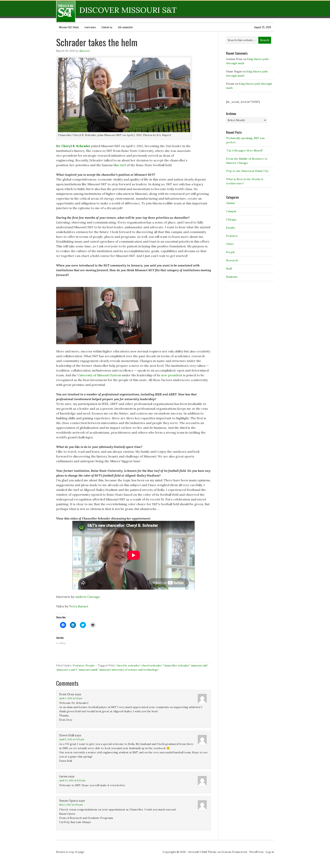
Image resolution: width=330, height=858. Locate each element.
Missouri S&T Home (69, 27)
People (90, 665)
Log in (270, 852)
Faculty (230, 227)
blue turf (119, 165)
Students (231, 276)
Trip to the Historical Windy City (247, 171)
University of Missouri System (99, 375)
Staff (229, 268)
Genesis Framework (234, 852)
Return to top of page (70, 852)
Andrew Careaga (87, 597)
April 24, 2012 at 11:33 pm (72, 780)
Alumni (230, 203)
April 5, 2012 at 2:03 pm (71, 739)
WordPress (256, 852)
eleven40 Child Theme (202, 852)
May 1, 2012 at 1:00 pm (71, 804)
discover (84, 51)
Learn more (90, 27)
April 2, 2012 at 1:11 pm (70, 698)
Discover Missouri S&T (81, 11)
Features (78, 665)
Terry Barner (78, 606)
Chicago (231, 219)
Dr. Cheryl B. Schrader (73, 146)
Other (230, 244)
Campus (231, 211)
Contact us (106, 27)
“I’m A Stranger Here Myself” (244, 150)
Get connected (125, 27)
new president (171, 375)
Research (232, 260)
